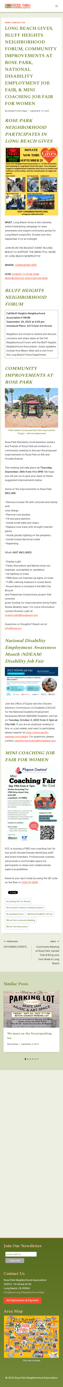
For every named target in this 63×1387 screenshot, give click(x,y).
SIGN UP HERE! (29, 882)
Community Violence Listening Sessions (24, 907)
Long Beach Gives (15, 914)
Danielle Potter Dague (17, 111)
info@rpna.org (13, 628)
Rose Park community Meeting (20, 920)
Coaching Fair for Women (18, 901)
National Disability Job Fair (40, 914)
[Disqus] (31, 1115)
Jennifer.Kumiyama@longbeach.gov (35, 740)
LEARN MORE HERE (26, 265)
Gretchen (14, 1044)
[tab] (25, 1059)
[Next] (54, 1024)
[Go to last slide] (9, 1024)
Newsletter (18, 23)
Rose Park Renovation (17, 926)
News (7, 23)
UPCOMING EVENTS (15, 944)
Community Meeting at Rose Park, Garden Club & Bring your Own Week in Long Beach (47, 952)
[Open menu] (56, 6)
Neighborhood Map (33, 1292)
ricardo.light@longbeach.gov (21, 615)
